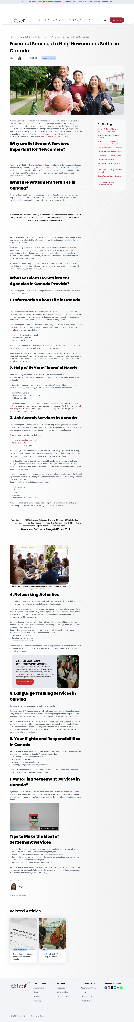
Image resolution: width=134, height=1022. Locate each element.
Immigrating (73, 20)
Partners (92, 20)
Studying (37, 1001)
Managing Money (61, 20)
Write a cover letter (19, 443)
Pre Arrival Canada (61, 792)
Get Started (117, 20)
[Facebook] (105, 987)
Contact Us (85, 992)
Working (51, 20)
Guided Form (62, 996)
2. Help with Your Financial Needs (109, 152)
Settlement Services (33, 37)
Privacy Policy (86, 1001)
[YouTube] (118, 987)
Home (12, 37)
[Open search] (105, 20)
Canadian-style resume (29, 440)
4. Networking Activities (106, 160)
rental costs (14, 330)
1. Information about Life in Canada (110, 148)
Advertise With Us (88, 988)
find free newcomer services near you (52, 137)
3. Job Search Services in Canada (109, 156)
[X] (112, 987)
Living (44, 20)
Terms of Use (86, 996)
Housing (37, 20)
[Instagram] (109, 987)
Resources (83, 20)
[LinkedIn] (115, 987)
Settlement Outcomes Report (38, 165)
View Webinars (63, 992)
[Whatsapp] (121, 987)
